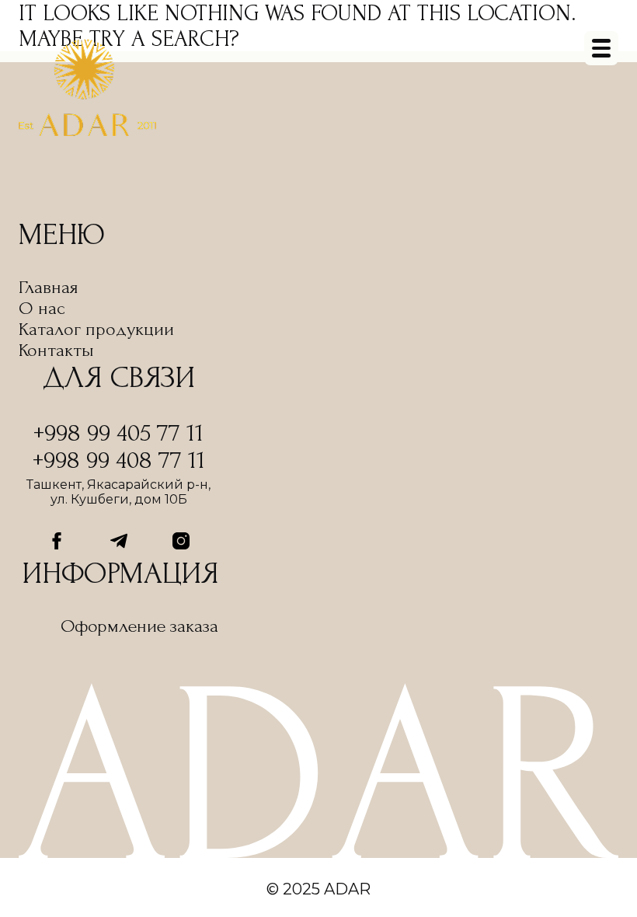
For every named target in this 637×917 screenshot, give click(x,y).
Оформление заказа (139, 625)
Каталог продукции (96, 329)
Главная (48, 287)
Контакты (56, 350)
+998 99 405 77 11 (118, 433)
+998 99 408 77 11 (119, 460)
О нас (42, 308)
